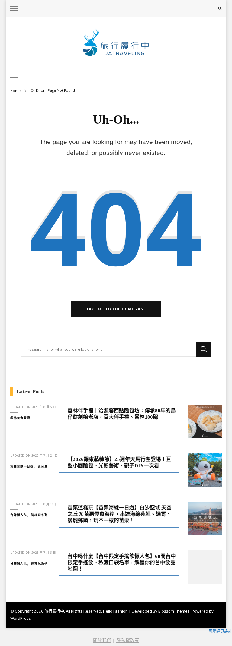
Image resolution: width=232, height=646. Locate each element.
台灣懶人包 (18, 515)
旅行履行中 (54, 611)
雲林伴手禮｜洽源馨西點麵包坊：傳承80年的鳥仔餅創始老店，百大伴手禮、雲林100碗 (122, 414)
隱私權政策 (127, 640)
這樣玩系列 (39, 515)
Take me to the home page (116, 309)
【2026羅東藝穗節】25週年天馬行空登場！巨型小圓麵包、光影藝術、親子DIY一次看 (119, 462)
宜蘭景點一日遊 (22, 466)
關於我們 (102, 640)
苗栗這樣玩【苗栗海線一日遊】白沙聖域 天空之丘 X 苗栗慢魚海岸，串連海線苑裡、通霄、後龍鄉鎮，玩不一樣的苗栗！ (120, 514)
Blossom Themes (174, 611)
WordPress (20, 618)
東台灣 (43, 466)
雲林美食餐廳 (20, 418)
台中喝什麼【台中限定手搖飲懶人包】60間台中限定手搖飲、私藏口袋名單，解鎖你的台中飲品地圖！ (122, 562)
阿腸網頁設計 (220, 631)
